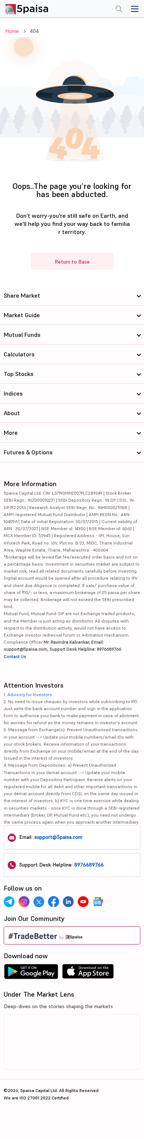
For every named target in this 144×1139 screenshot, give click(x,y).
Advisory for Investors (29, 694)
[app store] (88, 973)
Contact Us (15, 656)
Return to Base (72, 261)
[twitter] (38, 901)
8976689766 (89, 864)
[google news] (97, 901)
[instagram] (24, 901)
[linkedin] (68, 901)
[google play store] (31, 973)
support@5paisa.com (58, 837)
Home (12, 31)
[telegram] (9, 901)
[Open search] (118, 9)
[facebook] (53, 901)
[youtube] (83, 901)
